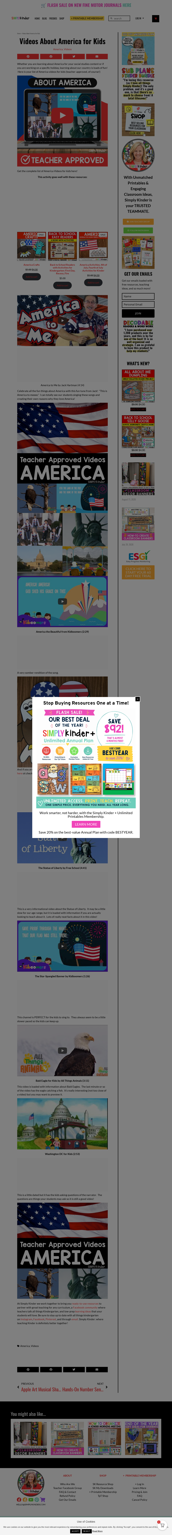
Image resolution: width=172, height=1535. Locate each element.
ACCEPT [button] (75, 1531)
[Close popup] (137, 699)
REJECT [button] (86, 1531)
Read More (97, 1531)
